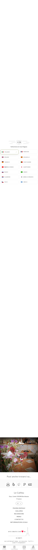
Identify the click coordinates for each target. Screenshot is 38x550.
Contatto (19, 519)
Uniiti (20, 538)
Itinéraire (33, 549)
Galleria (19, 511)
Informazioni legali (19, 522)
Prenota (4, 549)
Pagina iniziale (19, 508)
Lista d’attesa (14, 549)
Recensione (19, 514)
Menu (19, 516)
